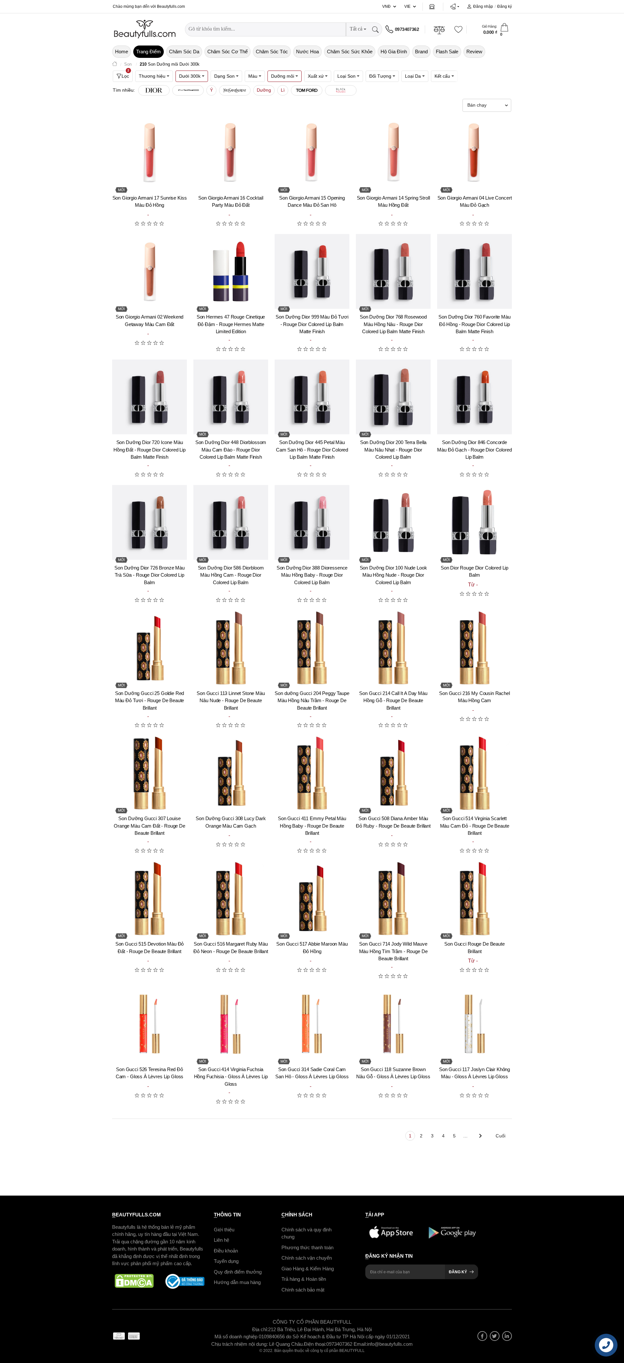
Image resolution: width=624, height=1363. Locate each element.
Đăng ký (504, 6)
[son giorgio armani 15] (312, 152)
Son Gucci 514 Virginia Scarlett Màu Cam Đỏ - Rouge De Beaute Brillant (474, 826)
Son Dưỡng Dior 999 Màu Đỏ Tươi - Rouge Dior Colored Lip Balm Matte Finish (312, 324)
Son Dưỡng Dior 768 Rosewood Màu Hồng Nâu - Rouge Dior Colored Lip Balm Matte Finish (393, 324)
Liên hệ (221, 1240)
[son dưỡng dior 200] (393, 397)
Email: (360, 1343)
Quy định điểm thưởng (238, 1271)
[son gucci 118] (393, 1024)
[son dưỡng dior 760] (474, 271)
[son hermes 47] (230, 271)
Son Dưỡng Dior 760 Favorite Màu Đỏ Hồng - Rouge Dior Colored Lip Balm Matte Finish (474, 324)
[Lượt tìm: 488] (306, 90)
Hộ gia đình (394, 51)
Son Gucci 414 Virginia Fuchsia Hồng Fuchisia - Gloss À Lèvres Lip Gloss (231, 1077)
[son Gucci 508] (393, 773)
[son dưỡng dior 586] (230, 522)
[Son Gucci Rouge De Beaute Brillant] (474, 898)
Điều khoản (226, 1250)
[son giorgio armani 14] (393, 152)
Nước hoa (307, 51)
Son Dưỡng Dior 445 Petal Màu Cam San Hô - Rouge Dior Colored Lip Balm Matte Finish (312, 449)
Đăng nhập (483, 6)
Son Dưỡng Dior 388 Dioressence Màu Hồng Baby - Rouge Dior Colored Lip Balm (312, 575)
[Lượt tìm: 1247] (154, 90)
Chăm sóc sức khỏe (349, 51)
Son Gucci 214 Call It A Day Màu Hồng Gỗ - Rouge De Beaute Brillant (393, 700)
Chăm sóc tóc (272, 51)
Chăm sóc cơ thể (227, 51)
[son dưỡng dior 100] (393, 522)
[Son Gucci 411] (312, 773)
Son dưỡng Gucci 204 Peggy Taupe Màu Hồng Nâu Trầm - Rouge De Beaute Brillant (312, 700)
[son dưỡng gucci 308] (230, 773)
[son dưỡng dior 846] (474, 397)
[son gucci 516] (230, 898)
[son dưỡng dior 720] (149, 397)
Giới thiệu (224, 1229)
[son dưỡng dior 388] (312, 522)
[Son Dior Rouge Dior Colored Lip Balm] (474, 522)
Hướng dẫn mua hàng (237, 1282)
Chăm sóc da (184, 51)
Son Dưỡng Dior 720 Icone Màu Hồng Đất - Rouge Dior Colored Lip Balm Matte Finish (149, 449)
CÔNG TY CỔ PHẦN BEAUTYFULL (312, 1322)
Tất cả (356, 29)
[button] (454, 6)
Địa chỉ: (260, 1329)
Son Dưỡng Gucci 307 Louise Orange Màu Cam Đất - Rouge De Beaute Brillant (149, 826)
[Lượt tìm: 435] (341, 90)
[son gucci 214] (393, 647)
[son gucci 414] (230, 1024)
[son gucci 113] (230, 647)
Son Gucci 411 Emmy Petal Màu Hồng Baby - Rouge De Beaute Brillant (312, 826)
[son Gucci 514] (474, 773)
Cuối (500, 1135)
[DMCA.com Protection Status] (134, 1281)
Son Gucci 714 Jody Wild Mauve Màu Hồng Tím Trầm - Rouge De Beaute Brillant (393, 951)
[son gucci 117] (474, 1024)
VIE (407, 6)
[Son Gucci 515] (149, 898)
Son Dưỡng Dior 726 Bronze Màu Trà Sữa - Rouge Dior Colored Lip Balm (149, 575)
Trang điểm (148, 51)
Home (121, 51)
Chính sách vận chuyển (306, 1258)
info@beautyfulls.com (390, 1343)
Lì (283, 90)
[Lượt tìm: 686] (235, 90)
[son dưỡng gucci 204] (312, 647)
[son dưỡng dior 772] (230, 397)
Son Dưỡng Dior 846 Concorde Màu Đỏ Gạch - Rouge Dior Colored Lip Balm (474, 449)
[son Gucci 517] (312, 898)
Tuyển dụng (226, 1261)
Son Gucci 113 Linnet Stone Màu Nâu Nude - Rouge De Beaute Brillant (231, 700)
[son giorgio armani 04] (474, 152)
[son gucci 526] (149, 1024)
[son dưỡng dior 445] (312, 397)
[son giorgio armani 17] (149, 152)
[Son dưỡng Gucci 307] (149, 773)
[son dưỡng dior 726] (149, 522)
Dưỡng (264, 90)
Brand (421, 51)
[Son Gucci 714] (393, 898)
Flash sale (447, 51)
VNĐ (386, 6)
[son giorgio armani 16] (230, 152)
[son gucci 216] (474, 647)
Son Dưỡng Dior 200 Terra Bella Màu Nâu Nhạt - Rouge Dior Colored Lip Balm (393, 449)
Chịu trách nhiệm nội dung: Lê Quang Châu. (257, 1343)
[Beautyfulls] (114, 64)
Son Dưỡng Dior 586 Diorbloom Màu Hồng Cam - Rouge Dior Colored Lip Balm (231, 575)
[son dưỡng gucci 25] (149, 647)
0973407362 (407, 29)
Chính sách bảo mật (302, 1289)
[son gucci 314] (312, 1024)
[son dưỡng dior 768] (393, 271)
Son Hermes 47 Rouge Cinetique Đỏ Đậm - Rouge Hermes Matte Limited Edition (231, 324)
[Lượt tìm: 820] (188, 90)
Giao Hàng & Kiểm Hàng (307, 1268)
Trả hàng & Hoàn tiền (303, 1279)
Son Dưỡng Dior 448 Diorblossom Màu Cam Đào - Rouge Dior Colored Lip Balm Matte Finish (230, 449)
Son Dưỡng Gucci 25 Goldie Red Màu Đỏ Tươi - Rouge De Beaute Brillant (149, 700)
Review (474, 51)
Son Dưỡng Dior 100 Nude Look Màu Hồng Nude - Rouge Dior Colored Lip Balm (393, 575)
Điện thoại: (315, 1343)
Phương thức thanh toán (307, 1247)
